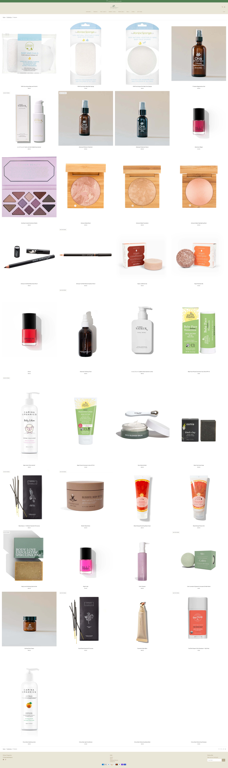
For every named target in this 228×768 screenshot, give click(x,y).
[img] (222, 7)
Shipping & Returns (114, 760)
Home (4, 17)
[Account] (224, 7)
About (111, 758)
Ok (223, 760)
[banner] (114, 6)
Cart (224, 11)
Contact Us (112, 761)
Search (111, 757)
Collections (9, 17)
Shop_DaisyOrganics (8, 757)
